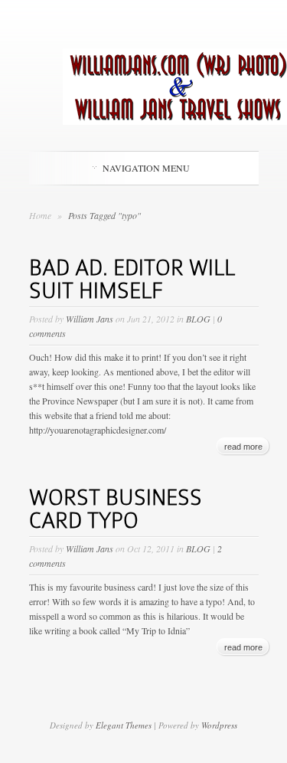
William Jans (89, 319)
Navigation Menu (146, 168)
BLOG (198, 319)
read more (243, 446)
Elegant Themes (124, 725)
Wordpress (219, 725)
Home (40, 215)
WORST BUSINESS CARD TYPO (115, 509)
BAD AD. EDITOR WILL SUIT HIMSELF (132, 279)
